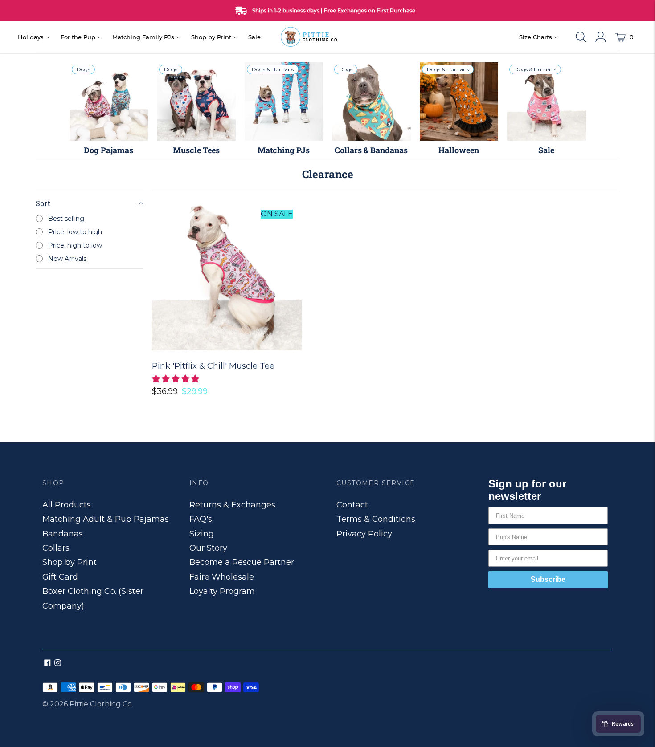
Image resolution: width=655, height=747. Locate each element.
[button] (176, 379)
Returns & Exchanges (232, 505)
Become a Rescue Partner (241, 562)
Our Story (208, 548)
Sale (254, 37)
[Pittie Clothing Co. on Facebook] (47, 663)
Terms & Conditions (375, 519)
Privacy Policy (364, 534)
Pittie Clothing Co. (101, 704)
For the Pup (78, 37)
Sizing (201, 534)
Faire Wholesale (221, 577)
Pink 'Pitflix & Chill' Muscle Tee (213, 366)
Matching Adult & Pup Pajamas (105, 519)
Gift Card (60, 577)
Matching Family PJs (143, 37)
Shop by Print (211, 37)
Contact (352, 505)
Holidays (31, 37)
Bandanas (62, 534)
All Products (66, 505)
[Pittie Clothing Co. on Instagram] (57, 663)
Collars (56, 548)
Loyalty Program (222, 591)
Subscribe (548, 579)
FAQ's (200, 519)
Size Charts (535, 37)
